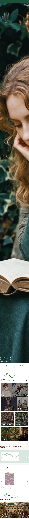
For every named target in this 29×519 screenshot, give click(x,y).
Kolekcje (2, 361)
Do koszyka (10, 485)
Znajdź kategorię (6, 361)
